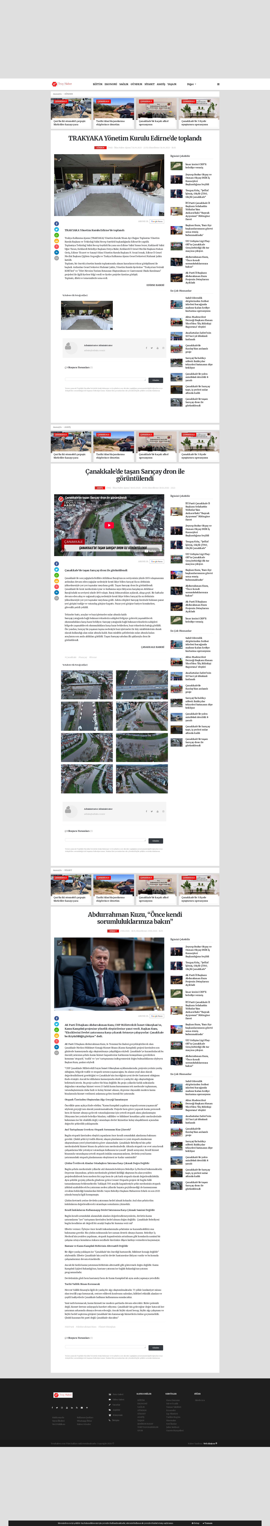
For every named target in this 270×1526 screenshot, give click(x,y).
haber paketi (135, 1443)
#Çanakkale (70, 657)
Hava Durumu (173, 1400)
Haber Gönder (84, 1424)
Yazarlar (116, 1404)
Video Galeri (118, 1399)
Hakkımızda (58, 1417)
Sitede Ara (200, 1400)
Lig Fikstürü (172, 1413)
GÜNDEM (136, 84)
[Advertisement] (135, 19)
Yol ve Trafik (172, 1403)
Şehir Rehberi (172, 1427)
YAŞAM (171, 84)
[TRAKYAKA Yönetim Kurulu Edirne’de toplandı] (109, 185)
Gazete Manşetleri (175, 1430)
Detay (196, 1523)
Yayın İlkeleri (58, 1421)
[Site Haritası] (83, 1407)
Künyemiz (117, 1415)
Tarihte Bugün (173, 1417)
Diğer (190, 84)
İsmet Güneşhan (110, 1068)
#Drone (93, 657)
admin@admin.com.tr (94, 350)
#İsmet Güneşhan (106, 1327)
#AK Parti (69, 1327)
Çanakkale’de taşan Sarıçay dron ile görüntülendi (196, 402)
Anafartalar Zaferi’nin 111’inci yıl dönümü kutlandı (198, 336)
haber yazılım (160, 1443)
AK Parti (69, 1044)
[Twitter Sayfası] (58, 1407)
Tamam (208, 1523)
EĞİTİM (98, 84)
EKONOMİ (111, 84)
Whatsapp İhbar (84, 1421)
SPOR (140, 1430)
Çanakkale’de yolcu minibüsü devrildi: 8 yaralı (196, 377)
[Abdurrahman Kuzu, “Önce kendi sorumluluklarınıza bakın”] (109, 974)
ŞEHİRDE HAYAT (145, 1424)
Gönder (155, 380)
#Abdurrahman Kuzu (86, 1327)
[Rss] (78, 1407)
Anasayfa (57, 94)
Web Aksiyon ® (210, 1443)
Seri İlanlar (171, 1424)
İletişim (115, 1420)
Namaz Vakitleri (173, 1407)
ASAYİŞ (161, 84)
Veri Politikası (58, 1424)
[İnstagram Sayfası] (63, 1407)
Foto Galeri (117, 1394)
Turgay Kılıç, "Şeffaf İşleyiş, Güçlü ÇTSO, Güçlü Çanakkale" (197, 193)
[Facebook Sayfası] (53, 1407)
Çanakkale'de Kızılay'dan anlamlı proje (196, 348)
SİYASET (150, 84)
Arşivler (116, 1410)
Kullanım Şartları (85, 1417)
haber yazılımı (121, 1443)
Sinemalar (171, 1420)
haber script (173, 1443)
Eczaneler (171, 1410)
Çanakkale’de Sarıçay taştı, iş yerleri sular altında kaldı (197, 389)
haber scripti (147, 1443)
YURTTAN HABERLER (147, 1427)
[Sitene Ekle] (88, 1407)
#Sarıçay (82, 657)
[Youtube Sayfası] (68, 1407)
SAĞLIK (123, 84)
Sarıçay (126, 585)
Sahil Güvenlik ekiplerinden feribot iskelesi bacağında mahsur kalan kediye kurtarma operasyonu (198, 304)
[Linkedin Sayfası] (73, 1407)
